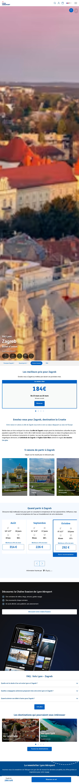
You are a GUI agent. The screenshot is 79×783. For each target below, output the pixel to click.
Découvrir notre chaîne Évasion (39, 612)
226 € (39, 547)
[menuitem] (55, 3)
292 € (65, 547)
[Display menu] (75, 3)
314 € (13, 547)
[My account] (59, 3)
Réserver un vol (51, 779)
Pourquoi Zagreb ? (9, 363)
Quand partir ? (23, 363)
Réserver (39, 403)
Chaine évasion (36, 363)
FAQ (47, 363)
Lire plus (5, 440)
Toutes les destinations (39, 749)
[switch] (55, 3)
